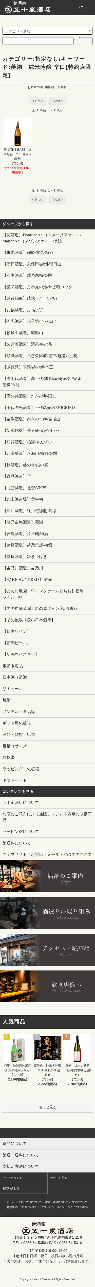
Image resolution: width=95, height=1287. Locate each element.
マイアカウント (12, 1177)
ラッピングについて (21, 831)
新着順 (61, 87)
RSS (76, 1207)
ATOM (84, 1207)
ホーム (10, 1202)
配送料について (17, 843)
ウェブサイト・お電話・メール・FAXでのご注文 (47, 854)
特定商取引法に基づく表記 (22, 1207)
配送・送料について (56, 1202)
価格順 (49, 87)
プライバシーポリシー (54, 1207)
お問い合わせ (11, 1188)
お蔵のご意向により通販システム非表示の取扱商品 (47, 817)
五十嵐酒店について (21, 802)
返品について (79, 1202)
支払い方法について (29, 1202)
